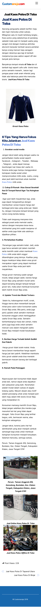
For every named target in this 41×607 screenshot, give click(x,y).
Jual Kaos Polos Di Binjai (24, 575)
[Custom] (13, 5)
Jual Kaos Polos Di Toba (20, 14)
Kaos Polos (7, 182)
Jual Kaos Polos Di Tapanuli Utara (20, 571)
